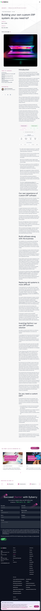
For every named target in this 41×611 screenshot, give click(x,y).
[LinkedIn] (10, 95)
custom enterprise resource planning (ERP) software (28, 74)
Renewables (31, 571)
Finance (30, 559)
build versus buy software (30, 184)
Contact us (14, 571)
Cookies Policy (8, 542)
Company (23, 524)
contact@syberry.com (5, 572)
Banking (30, 561)
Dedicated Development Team (31, 598)
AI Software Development (30, 592)
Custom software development (6, 11)
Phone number (24, 520)
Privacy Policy (23, 545)
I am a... (2, 524)
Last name (23, 515)
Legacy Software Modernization (18, 598)
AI (13, 569)
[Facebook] (8, 95)
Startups (30, 575)
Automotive (31, 579)
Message (2, 529)
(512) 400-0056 (4, 567)
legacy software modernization (24, 299)
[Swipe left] (2, 493)
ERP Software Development (17, 592)
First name (3, 515)
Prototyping (28, 596)
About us (14, 561)
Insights (4, 8)
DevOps (27, 590)
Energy (30, 567)
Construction (31, 581)
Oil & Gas (30, 573)
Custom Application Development (18, 588)
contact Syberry (22, 446)
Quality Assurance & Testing (30, 594)
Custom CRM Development (17, 594)
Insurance (30, 563)
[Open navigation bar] (38, 2)
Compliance (31, 583)
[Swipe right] (39, 493)
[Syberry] (4, 2)
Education (30, 577)
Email (2, 520)
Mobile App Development (17, 590)
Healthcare (31, 565)
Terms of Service (33, 545)
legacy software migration (23, 308)
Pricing (14, 565)
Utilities (30, 569)
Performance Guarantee (17, 567)
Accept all (35, 606)
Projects (14, 559)
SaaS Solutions (15, 596)
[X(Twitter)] (5, 95)
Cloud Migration (28, 588)
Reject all (30, 606)
